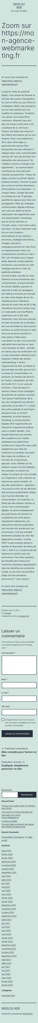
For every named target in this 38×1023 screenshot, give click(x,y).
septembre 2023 (9, 956)
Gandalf (8, 613)
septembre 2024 (9, 916)
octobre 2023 (8, 952)
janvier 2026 (7, 858)
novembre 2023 (9, 949)
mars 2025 (6, 894)
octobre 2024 (8, 912)
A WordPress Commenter (13, 837)
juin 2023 (6, 967)
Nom (4, 679)
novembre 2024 (9, 909)
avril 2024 (6, 930)
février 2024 (7, 938)
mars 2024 (6, 934)
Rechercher (7, 790)
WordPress (28, 1014)
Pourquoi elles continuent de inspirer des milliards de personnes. (18, 825)
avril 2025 (6, 891)
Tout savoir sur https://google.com (17, 812)
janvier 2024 (7, 941)
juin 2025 (6, 883)
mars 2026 (6, 851)
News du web (11, 1008)
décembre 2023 (9, 945)
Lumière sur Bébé (9, 821)
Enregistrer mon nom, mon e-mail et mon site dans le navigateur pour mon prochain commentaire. (20, 723)
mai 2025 (6, 887)
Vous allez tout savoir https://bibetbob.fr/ (11, 816)
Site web (6, 706)
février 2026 (7, 854)
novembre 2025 (9, 865)
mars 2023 (6, 978)
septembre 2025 (9, 872)
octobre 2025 (8, 869)
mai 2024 (6, 927)
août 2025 (6, 876)
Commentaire (8, 653)
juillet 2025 (6, 880)
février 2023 (7, 981)
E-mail (5, 693)
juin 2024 (6, 923)
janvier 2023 (7, 985)
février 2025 (7, 898)
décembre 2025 (9, 862)
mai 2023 (6, 970)
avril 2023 (6, 974)
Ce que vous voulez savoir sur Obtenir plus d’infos (18, 807)
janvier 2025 (7, 901)
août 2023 (6, 960)
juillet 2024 (6, 920)
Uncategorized (23, 616)
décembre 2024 (9, 905)
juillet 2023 (6, 963)
